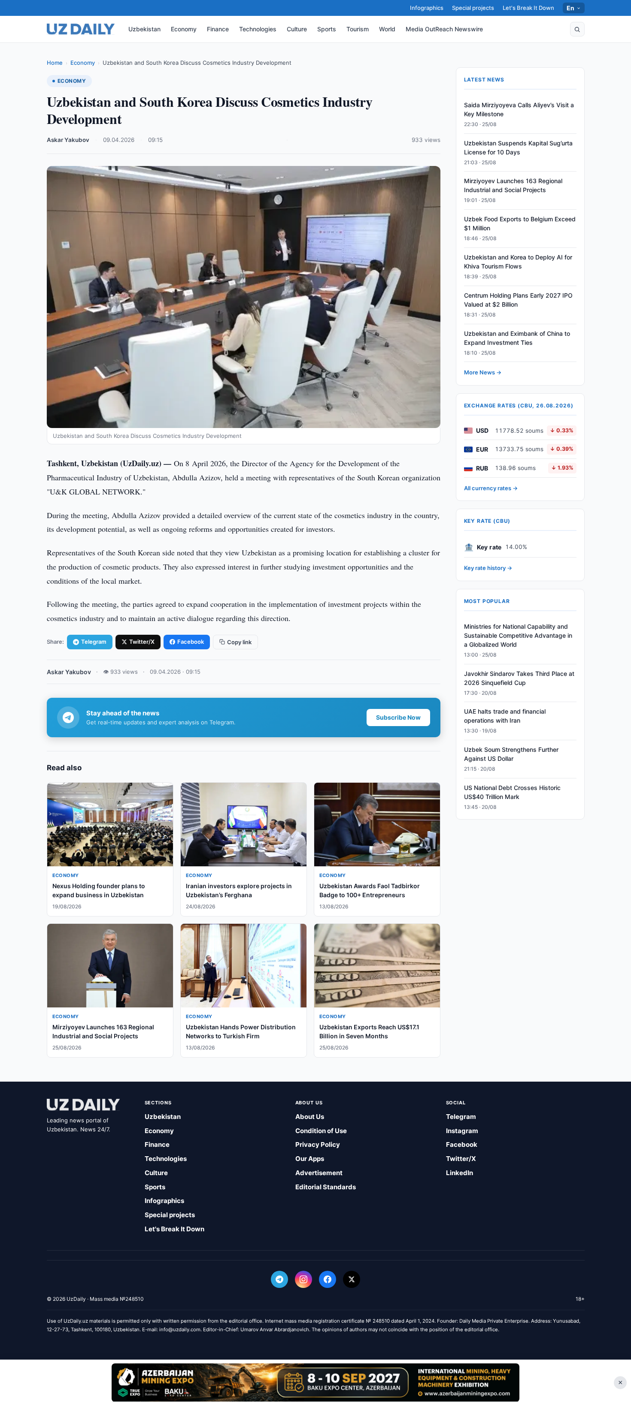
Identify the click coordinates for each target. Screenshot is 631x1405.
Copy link (239, 642)
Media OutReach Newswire (444, 29)
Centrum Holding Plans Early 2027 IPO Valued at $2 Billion (518, 300)
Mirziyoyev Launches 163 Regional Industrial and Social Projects (513, 186)
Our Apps (309, 1159)
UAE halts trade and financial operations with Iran (505, 716)
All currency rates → (491, 488)
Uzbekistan (144, 29)
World (387, 29)
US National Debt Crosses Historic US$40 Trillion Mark (512, 792)
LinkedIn (459, 1173)
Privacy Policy (317, 1144)
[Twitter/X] (351, 1279)
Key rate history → (488, 568)
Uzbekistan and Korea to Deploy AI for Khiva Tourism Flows (518, 261)
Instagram (462, 1131)
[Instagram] (303, 1279)
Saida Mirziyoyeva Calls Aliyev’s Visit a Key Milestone (519, 109)
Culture (297, 29)
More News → (482, 372)
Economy (184, 29)
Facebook (190, 641)
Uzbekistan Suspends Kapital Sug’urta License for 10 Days (518, 147)
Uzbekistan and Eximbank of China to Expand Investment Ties (517, 338)
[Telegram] (279, 1279)
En (571, 8)
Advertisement (319, 1173)
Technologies (257, 29)
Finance (218, 29)
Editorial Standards (325, 1187)
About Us (309, 1117)
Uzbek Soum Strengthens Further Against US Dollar (511, 754)
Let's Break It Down (528, 7)
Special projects (473, 7)
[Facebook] (327, 1279)
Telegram (93, 641)
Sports (326, 29)
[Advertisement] (315, 1382)
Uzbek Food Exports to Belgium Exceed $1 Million (520, 224)
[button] (577, 29)
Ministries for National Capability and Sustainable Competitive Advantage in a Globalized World (518, 635)
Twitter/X (142, 641)
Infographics (426, 7)
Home (55, 62)
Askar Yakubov (68, 139)
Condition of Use (321, 1131)
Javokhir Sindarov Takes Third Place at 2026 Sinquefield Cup (519, 678)
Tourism (357, 29)
